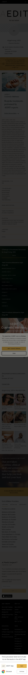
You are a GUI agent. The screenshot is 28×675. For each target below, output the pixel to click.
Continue (21, 671)
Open (21, 666)
